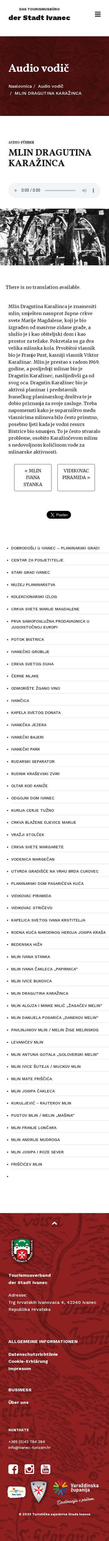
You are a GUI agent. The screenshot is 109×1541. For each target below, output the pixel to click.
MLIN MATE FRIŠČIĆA (31, 1078)
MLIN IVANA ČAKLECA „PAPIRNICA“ (44, 969)
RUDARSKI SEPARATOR (32, 761)
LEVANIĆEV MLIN (27, 1042)
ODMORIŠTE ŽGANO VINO (35, 688)
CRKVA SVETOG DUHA (32, 664)
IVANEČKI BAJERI (27, 737)
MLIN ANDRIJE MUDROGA (35, 1139)
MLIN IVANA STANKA (30, 956)
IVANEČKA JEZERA (28, 725)
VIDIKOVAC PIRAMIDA (31, 896)
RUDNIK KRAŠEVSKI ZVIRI (35, 773)
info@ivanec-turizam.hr (29, 1447)
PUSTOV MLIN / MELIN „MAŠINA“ (42, 1115)
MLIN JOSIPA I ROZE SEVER (37, 1152)
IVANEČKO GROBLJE (30, 651)
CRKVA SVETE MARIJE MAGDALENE (45, 609)
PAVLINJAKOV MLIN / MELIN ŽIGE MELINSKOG (55, 1030)
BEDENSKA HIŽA (26, 944)
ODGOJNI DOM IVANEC (32, 798)
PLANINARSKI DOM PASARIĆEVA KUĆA (47, 883)
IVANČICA (20, 700)
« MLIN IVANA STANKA (32, 477)
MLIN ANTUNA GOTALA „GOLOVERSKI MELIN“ (55, 1054)
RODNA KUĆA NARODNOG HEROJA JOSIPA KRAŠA (58, 932)
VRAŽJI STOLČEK (27, 834)
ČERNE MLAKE (25, 676)
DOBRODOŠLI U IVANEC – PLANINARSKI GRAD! (55, 548)
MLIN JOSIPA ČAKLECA (33, 1091)
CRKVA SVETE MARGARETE (37, 847)
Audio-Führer (21, 142)
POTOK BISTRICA (27, 639)
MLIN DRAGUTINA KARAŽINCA (39, 993)
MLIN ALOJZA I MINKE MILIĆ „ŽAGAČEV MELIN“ (56, 1005)
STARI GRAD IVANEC (30, 572)
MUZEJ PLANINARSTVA (33, 584)
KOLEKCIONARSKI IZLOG (34, 596)
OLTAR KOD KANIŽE (29, 785)
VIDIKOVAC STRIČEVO (31, 908)
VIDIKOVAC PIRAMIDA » (76, 474)
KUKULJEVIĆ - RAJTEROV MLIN (41, 1103)
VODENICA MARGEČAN (32, 859)
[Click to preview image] (54, 237)
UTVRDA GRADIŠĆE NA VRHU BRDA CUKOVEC (55, 871)
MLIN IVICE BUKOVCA (31, 981)
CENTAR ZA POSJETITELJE (37, 560)
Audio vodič (50, 86)
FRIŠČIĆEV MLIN (26, 1164)
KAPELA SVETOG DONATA (36, 712)
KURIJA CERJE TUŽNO (32, 810)
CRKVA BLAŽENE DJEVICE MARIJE (43, 822)
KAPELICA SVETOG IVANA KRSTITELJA (48, 920)
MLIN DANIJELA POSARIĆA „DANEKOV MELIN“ (54, 1017)
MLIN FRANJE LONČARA (33, 1127)
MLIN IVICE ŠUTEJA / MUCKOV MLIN (46, 1066)
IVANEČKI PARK (25, 749)
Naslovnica (20, 86)
